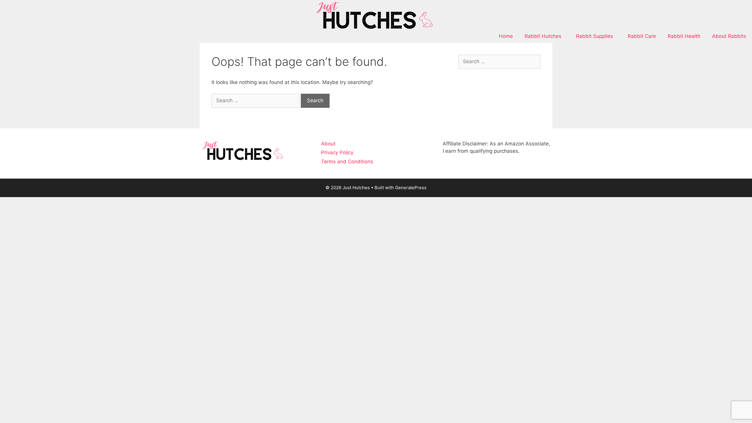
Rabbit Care (642, 36)
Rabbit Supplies (594, 36)
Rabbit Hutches (543, 36)
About (328, 144)
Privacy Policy (337, 152)
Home (506, 36)
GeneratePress (411, 187)
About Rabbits (729, 36)
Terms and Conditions (347, 161)
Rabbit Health (684, 36)
